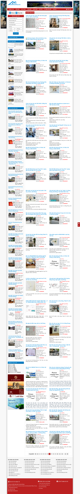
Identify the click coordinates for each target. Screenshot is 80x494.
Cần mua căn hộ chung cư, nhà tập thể (48, 466)
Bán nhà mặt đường (12, 461)
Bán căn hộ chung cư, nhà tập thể (15, 467)
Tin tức (40, 9)
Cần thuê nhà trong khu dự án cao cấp (64, 464)
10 (57, 453)
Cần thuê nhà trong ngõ (61, 462)
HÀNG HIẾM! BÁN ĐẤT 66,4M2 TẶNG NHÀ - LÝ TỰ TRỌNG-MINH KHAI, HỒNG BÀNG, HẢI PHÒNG (37, 302)
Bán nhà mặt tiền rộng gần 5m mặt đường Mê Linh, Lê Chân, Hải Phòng (15, 125)
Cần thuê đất (59, 470)
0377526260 (65, 114)
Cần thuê (35, 9)
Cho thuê (23, 9)
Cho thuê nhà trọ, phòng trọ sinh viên (32, 467)
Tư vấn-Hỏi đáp (47, 9)
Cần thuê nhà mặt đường (61, 461)
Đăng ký (13, 12)
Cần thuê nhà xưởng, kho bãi (62, 469)
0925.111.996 (41, 422)
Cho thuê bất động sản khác (30, 472)
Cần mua (29, 9)
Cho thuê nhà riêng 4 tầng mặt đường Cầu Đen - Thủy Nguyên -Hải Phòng (15, 337)
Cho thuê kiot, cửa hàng (29, 466)
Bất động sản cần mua (45, 459)
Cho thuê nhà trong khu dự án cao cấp (32, 464)
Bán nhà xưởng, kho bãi (13, 470)
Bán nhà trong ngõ (12, 462)
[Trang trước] (38, 454)
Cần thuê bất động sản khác (62, 472)
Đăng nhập (20, 12)
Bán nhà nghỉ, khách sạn (13, 469)
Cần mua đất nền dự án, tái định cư (47, 472)
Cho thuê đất (27, 470)
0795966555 (41, 28)
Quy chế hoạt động (42, 486)
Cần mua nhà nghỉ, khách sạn (46, 467)
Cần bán (17, 9)
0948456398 (65, 422)
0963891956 (41, 443)
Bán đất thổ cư (11, 472)
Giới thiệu (41, 488)
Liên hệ (54, 9)
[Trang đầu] (36, 454)
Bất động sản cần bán (13, 459)
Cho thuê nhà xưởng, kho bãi (30, 469)
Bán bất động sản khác (13, 475)
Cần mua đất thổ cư (44, 470)
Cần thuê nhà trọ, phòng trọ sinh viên (64, 467)
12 (62, 453)
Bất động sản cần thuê (61, 459)
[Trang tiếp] (65, 454)
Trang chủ (11, 9)
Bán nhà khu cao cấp (13, 466)
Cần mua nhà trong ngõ (45, 462)
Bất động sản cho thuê (29, 459)
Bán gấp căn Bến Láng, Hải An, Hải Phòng (35, 323)
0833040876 (41, 48)
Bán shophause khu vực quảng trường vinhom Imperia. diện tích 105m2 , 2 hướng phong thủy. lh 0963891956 (37, 433)
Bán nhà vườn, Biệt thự (13, 464)
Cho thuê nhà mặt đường (29, 461)
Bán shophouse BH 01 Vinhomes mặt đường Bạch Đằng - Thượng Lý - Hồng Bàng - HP (15, 162)
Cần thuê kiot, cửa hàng (61, 466)
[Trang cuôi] (68, 454)
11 (59, 453)
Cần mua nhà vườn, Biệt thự (46, 464)
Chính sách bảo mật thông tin (44, 483)
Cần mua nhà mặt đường (45, 461)
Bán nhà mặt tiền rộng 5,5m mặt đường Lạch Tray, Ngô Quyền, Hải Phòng (15, 112)
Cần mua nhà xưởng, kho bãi (46, 469)
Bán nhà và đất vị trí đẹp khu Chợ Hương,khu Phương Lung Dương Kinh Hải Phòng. (15, 322)
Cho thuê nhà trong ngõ (29, 462)
